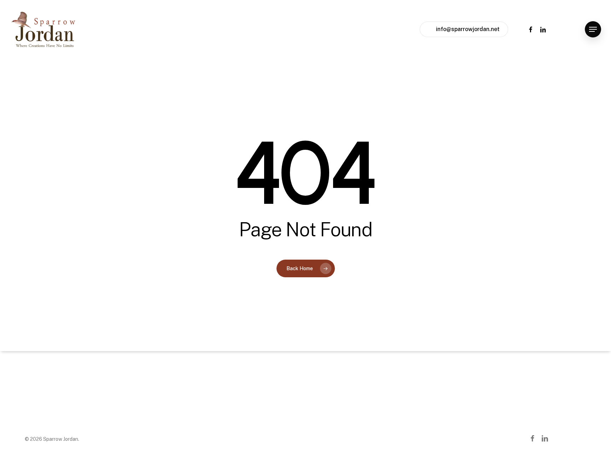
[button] (593, 29)
